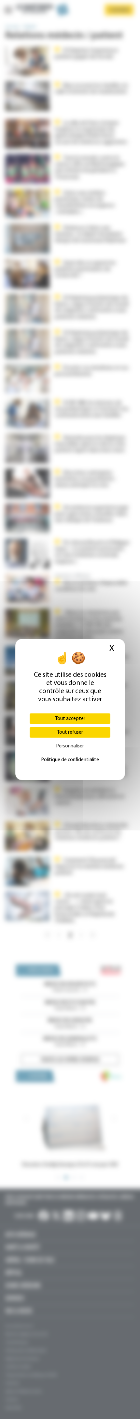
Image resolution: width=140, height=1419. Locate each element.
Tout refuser (70, 732)
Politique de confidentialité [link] (70, 759)
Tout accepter (70, 718)
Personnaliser (70, 746)
